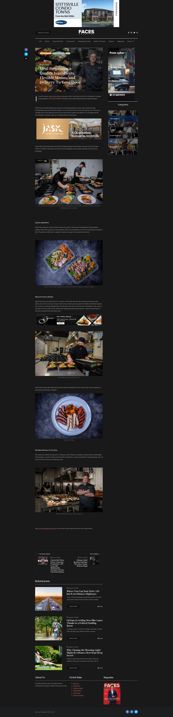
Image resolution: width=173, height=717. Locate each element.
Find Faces (76, 693)
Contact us (76, 686)
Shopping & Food (84, 41)
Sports (47, 41)
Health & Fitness (99, 41)
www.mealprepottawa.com (47, 528)
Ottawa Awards (78, 695)
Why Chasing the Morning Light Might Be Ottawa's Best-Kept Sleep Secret (85, 652)
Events (129, 41)
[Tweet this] (26, 54)
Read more (73, 606)
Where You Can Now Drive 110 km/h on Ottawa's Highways (83, 592)
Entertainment (58, 41)
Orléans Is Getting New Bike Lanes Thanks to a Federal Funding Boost (85, 623)
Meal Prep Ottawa (55, 96)
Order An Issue (43, 32)
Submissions (77, 690)
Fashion (111, 41)
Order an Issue (78, 688)
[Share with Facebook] (26, 49)
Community (70, 41)
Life (40, 41)
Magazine (120, 41)
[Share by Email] (26, 58)
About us (76, 683)
